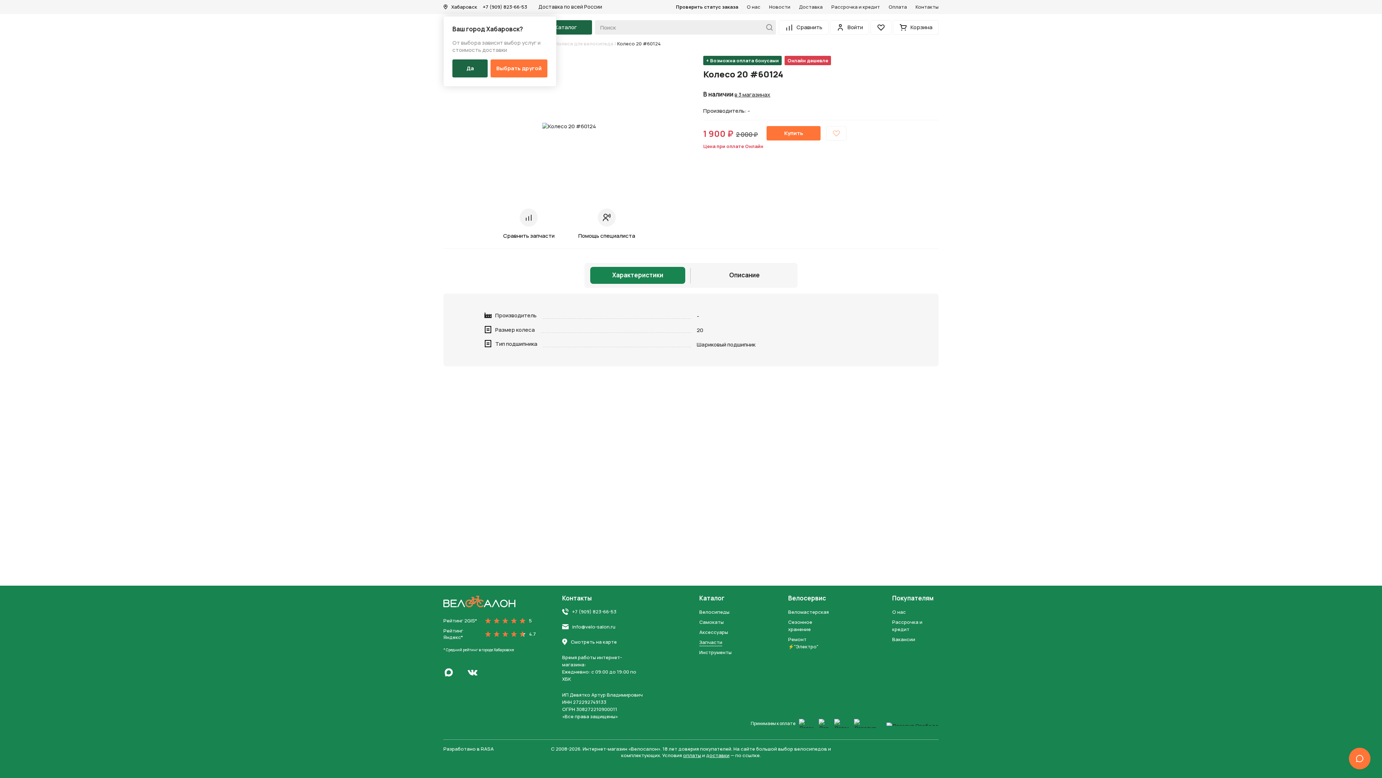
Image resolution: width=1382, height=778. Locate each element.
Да (470, 68)
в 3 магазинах (752, 94)
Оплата (898, 7)
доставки (718, 755)
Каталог (711, 598)
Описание (744, 275)
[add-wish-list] (836, 133)
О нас (753, 7)
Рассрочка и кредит (855, 7)
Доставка (811, 7)
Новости (779, 7)
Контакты (927, 7)
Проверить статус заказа (707, 7)
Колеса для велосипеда (584, 43)
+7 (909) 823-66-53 (505, 7)
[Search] (767, 27)
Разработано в (468, 749)
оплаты (692, 755)
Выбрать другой (519, 68)
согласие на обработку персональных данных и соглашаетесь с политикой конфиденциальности (678, 434)
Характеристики (637, 275)
